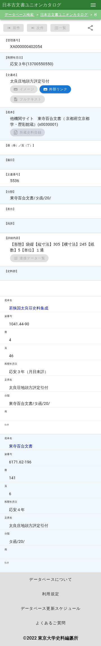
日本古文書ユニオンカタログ (64, 15)
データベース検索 (19, 15)
